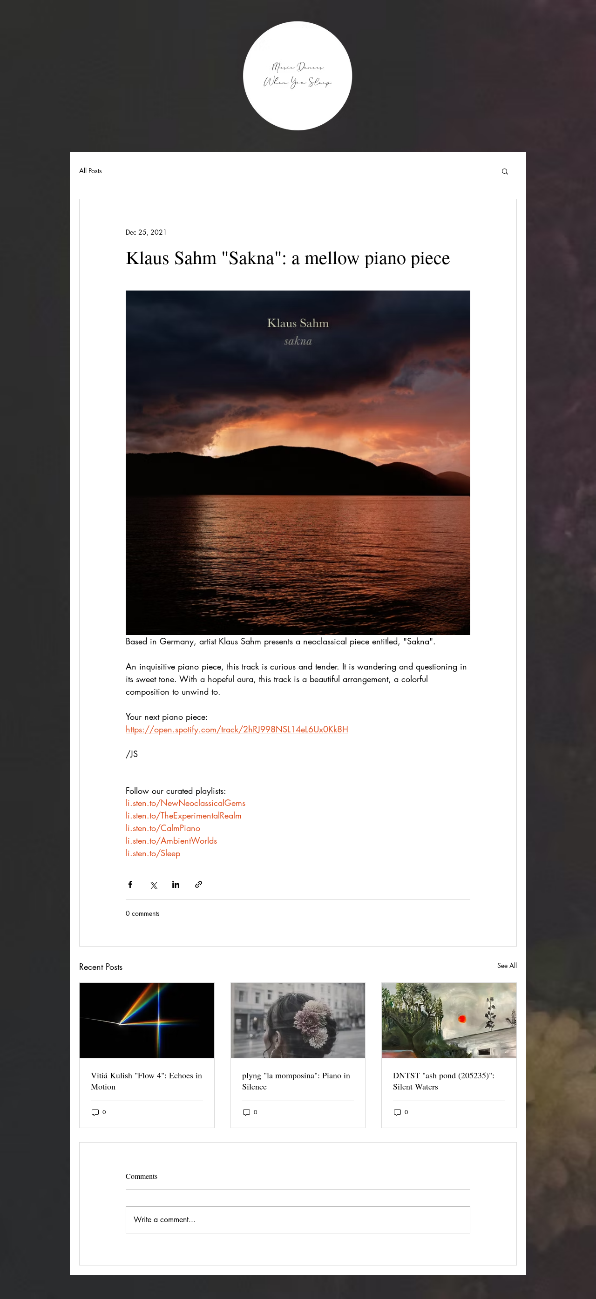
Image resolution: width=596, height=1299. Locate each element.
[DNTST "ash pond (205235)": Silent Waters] (449, 1020)
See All (507, 965)
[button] (505, 171)
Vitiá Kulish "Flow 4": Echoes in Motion (146, 1080)
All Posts (90, 170)
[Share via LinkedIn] (175, 884)
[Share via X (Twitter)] (153, 884)
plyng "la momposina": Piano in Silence (296, 1080)
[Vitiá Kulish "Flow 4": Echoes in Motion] (147, 1020)
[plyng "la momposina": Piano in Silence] (298, 1020)
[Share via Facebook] (130, 884)
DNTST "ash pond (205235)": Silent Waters (443, 1080)
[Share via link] (198, 884)
